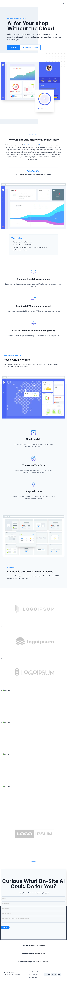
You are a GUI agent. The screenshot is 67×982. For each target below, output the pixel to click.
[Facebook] (48, 974)
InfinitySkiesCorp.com (37, 946)
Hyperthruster (44, 145)
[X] (52, 974)
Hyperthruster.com (42, 961)
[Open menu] (63, 3)
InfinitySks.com (40, 954)
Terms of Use (33, 971)
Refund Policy (33, 978)
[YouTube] (59, 974)
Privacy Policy (33, 974)
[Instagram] (55, 974)
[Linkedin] (45, 974)
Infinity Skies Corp (29, 145)
